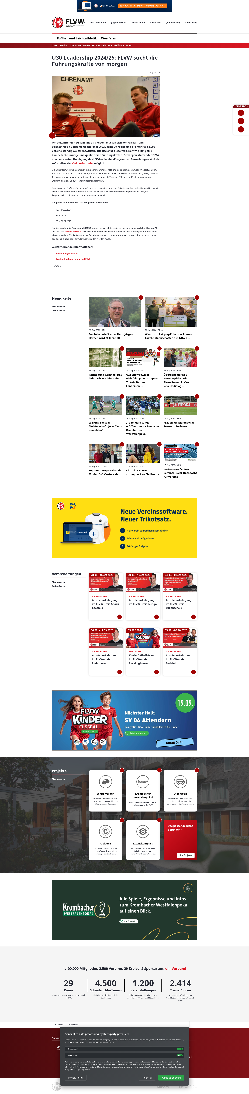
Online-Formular (83, 163)
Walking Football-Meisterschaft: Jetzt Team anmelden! (105, 426)
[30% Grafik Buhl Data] (124, 6)
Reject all (147, 1077)
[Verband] (241, 129)
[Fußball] (241, 113)
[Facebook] (54, 72)
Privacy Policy (75, 1077)
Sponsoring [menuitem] (191, 22)
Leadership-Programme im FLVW (73, 259)
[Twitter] (62, 72)
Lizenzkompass (143, 843)
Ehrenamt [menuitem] (155, 22)
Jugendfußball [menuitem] (118, 22)
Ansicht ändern (58, 310)
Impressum (58, 1025)
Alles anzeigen (58, 306)
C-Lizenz (105, 843)
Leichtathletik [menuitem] (138, 22)
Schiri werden (105, 793)
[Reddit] (70, 72)
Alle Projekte (186, 855)
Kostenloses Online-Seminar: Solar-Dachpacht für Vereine (180, 472)
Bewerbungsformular (67, 253)
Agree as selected (171, 1077)
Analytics (72, 1055)
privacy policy (84, 1070)
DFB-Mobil (180, 793)
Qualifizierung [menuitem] (173, 22)
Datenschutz (73, 1025)
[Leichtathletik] (241, 121)
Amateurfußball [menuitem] (98, 22)
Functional (73, 1049)
